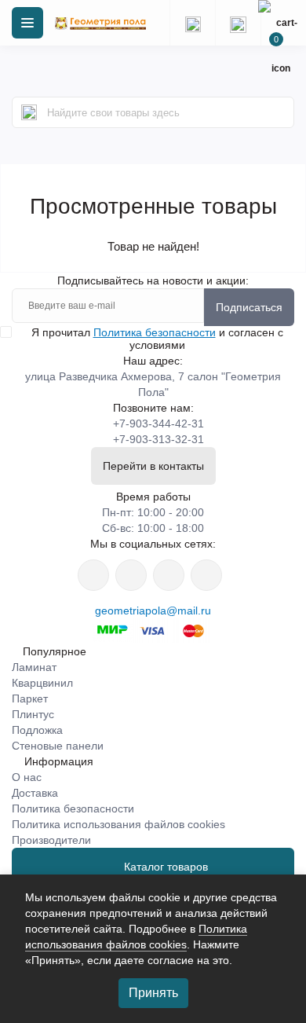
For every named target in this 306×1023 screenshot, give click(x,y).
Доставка (35, 792)
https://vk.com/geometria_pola (168, 575)
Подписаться (249, 307)
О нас (27, 777)
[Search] (29, 112)
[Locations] (192, 23)
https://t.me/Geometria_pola (206, 575)
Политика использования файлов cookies (118, 824)
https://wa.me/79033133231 (131, 575)
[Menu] (27, 22)
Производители (51, 840)
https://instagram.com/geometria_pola (93, 575)
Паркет (30, 698)
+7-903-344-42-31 (158, 423)
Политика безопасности (154, 332)
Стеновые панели (58, 745)
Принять (153, 992)
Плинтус (33, 714)
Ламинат (34, 667)
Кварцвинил (42, 682)
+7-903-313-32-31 (158, 439)
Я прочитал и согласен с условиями (157, 338)
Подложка (37, 730)
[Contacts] (237, 23)
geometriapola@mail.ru (153, 610)
